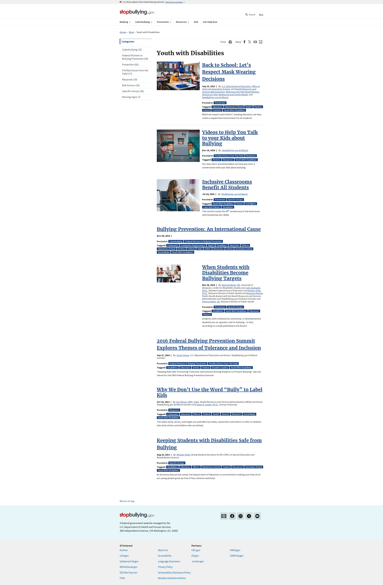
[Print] (230, 42)
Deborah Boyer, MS (231, 284)
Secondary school (243, 248)
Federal (191, 248)
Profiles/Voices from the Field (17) (135, 72)
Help (199, 248)
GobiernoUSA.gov (129, 561)
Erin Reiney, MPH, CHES (187, 401)
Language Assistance (169, 561)
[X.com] (249, 516)
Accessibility (164, 555)
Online (208, 248)
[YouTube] (257, 516)
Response (251, 155)
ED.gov (195, 555)
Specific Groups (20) (133, 91)
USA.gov (124, 555)
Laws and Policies (211, 207)
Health (248, 106)
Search (252, 14)
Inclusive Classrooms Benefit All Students (227, 184)
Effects (245, 245)
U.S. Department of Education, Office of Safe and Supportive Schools (231, 87)
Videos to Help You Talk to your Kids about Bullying (230, 138)
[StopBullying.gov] (137, 12)
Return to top (127, 501)
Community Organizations (193, 245)
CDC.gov (196, 550)
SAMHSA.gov (237, 555)
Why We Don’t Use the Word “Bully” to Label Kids (209, 392)
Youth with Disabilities (234, 110)
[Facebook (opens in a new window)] (244, 42)
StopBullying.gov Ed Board (215, 97)
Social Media (163, 252)
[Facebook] (232, 516)
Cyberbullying (176, 241)
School (206, 110)
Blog (261, 15)
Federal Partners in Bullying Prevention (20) (135, 57)
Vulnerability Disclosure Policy (174, 572)
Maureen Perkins (254, 293)
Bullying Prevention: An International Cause (209, 229)
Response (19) (129, 79)
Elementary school (234, 106)
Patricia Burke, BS (211, 301)
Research (236, 414)
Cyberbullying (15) (132, 49)
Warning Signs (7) (131, 97)
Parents (258, 106)
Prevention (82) (130, 64)
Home (123, 32)
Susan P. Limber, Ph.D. (207, 404)
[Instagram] (240, 516)
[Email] (255, 42)
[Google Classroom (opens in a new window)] (260, 42)
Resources (228, 159)
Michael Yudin (183, 454)
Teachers (216, 110)
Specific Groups (235, 199)
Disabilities (228, 207)
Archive (124, 550)
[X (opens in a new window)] (249, 42)
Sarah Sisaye (183, 355)
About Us (163, 550)
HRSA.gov (235, 550)
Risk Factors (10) (131, 85)
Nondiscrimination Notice (172, 578)
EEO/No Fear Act (128, 572)
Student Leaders (220, 367)
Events (181, 248)
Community (172, 245)
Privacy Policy (165, 567)
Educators (217, 106)
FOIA (122, 578)
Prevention (220, 102)
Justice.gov (198, 561)
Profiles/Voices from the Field (229, 155)
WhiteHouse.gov (128, 567)
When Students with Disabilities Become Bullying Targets (225, 272)
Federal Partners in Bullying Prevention (203, 241)
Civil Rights (251, 203)
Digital (211, 245)
